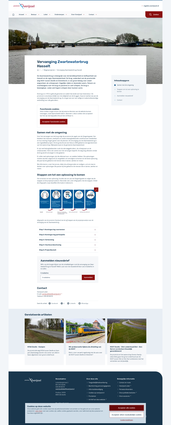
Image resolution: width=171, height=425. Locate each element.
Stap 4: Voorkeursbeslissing (50, 245)
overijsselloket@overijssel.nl (65, 389)
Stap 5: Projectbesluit (47, 250)
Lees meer (38, 411)
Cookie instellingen (126, 420)
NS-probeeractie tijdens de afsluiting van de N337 (85, 348)
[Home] (38, 70)
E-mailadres (45, 273)
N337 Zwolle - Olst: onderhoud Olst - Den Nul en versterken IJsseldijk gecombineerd (126, 349)
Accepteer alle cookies (126, 408)
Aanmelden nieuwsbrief (125, 96)
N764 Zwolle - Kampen (36, 347)
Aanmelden (88, 277)
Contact (119, 100)
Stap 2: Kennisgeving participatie (52, 235)
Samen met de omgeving (125, 85)
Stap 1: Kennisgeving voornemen (52, 230)
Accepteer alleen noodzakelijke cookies (127, 415)
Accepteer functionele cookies (53, 122)
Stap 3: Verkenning (46, 240)
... (41, 70)
